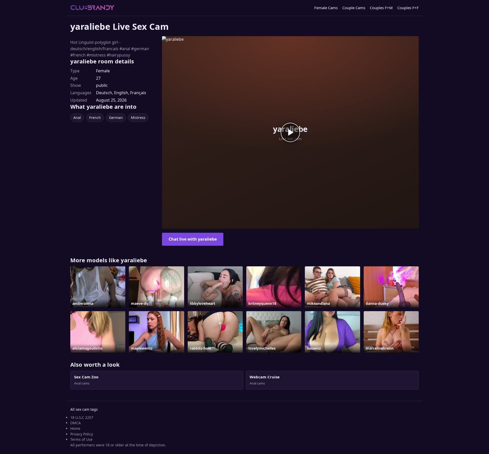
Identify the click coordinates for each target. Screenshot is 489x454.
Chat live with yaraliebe (193, 239)
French (95, 117)
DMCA (75, 422)
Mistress (138, 117)
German (116, 117)
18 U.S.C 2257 (81, 417)
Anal (77, 117)
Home (75, 428)
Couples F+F (408, 7)
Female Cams (326, 7)
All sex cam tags (84, 409)
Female (103, 71)
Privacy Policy (81, 434)
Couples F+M (381, 7)
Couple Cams (353, 7)
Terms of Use (81, 439)
